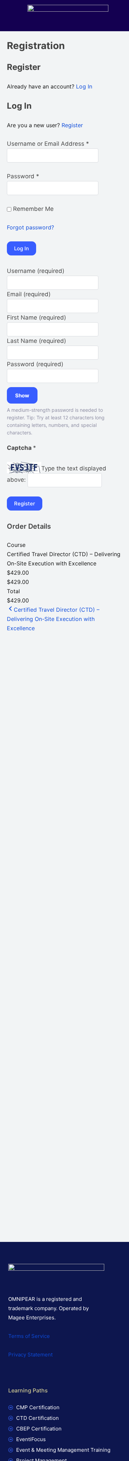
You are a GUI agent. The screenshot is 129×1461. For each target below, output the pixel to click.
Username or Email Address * (48, 143)
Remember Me (32, 208)
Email (29, 294)
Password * (23, 176)
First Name (36, 317)
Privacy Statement (30, 1354)
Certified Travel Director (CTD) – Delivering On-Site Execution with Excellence (53, 619)
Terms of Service (29, 1336)
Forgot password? (30, 227)
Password (35, 364)
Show (22, 395)
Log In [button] (84, 86)
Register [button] (72, 125)
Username (35, 270)
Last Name (36, 340)
